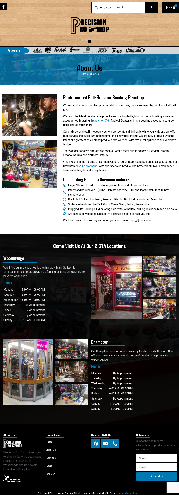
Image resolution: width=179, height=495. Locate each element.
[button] (89, 41)
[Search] (151, 7)
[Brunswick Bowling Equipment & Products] (37, 50)
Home (85, 73)
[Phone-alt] (114, 443)
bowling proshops (87, 166)
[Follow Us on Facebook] (3, 6)
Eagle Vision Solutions (131, 492)
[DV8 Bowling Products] (48, 50)
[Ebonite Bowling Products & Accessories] (88, 50)
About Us (51, 449)
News (49, 465)
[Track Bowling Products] (117, 50)
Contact (50, 473)
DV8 (107, 120)
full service (81, 105)
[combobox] (118, 7)
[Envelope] (105, 443)
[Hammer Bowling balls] (75, 50)
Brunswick (97, 120)
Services (51, 457)
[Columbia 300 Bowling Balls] (102, 50)
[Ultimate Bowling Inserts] (135, 50)
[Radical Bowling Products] (60, 50)
